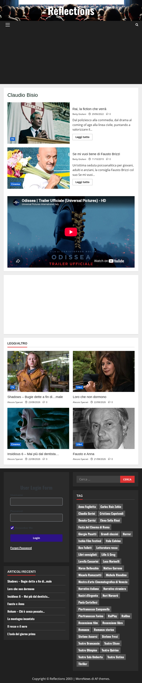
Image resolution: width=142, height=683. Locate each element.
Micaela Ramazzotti (89, 575)
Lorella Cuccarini (88, 561)
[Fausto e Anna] (104, 428)
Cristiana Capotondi (111, 513)
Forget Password (21, 547)
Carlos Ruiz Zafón (110, 506)
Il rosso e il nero (17, 626)
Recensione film (88, 623)
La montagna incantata (20, 619)
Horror (127, 534)
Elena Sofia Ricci (110, 520)
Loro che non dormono (89, 397)
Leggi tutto (83, 136)
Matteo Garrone (112, 568)
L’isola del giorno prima (21, 634)
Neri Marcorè (110, 595)
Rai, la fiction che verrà (38, 123)
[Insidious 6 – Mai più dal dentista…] (38, 428)
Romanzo (83, 629)
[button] (8, 25)
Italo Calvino (113, 541)
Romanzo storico (104, 629)
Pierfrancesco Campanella (93, 609)
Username (16, 495)
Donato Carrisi (87, 520)
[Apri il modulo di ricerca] (137, 24)
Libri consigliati (87, 554)
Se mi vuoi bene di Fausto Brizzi (38, 168)
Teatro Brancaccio (89, 643)
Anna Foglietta (87, 506)
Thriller (82, 664)
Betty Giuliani (79, 114)
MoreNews (83, 679)
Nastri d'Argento (88, 595)
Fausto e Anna (83, 454)
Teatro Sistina (115, 657)
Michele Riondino (116, 575)
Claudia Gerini (86, 513)
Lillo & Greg (108, 554)
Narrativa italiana (88, 588)
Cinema (15, 184)
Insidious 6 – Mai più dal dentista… (33, 454)
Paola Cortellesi (87, 602)
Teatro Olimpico (87, 650)
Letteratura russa (106, 547)
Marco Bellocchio (88, 568)
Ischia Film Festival (89, 541)
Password (16, 511)
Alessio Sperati (15, 402)
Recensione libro (112, 623)
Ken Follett (85, 547)
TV (12, 139)
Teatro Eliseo (112, 643)
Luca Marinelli (111, 561)
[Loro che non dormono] (104, 371)
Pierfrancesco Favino (90, 616)
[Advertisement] (71, 56)
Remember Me (24, 527)
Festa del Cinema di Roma (93, 527)
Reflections (71, 10)
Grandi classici (109, 534)
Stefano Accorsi (87, 636)
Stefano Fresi (110, 636)
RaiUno (125, 616)
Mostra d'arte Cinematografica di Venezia (102, 582)
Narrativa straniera (114, 588)
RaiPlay (112, 616)
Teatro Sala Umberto (90, 657)
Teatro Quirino (110, 650)
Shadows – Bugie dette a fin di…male (35, 397)
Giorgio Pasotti (87, 534)
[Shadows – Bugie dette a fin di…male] (38, 371)
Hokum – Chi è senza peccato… (26, 611)
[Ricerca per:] (98, 479)
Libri (79, 387)
